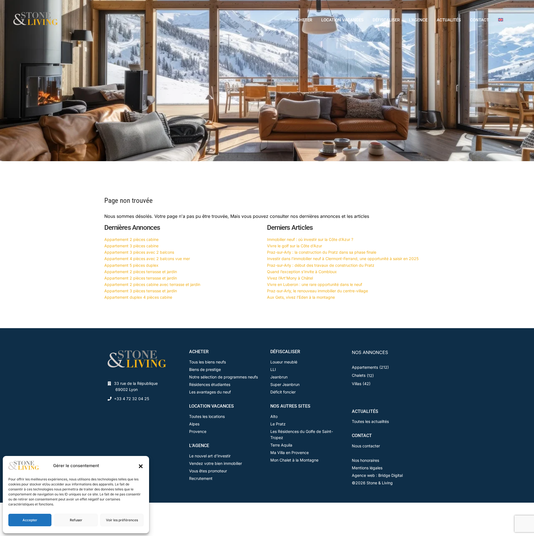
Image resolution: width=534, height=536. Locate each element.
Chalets (358, 375)
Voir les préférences (122, 520)
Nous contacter (366, 445)
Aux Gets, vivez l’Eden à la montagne (301, 297)
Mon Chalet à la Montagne (294, 460)
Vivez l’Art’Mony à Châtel (290, 278)
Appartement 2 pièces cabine (131, 239)
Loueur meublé (283, 362)
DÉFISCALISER (386, 20)
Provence (197, 431)
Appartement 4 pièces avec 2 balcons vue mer (147, 258)
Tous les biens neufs (207, 362)
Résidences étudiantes (209, 384)
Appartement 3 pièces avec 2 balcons (139, 252)
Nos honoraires (365, 460)
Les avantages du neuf (210, 392)
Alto (274, 416)
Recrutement (200, 478)
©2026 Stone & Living (372, 482)
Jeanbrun (279, 377)
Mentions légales (367, 467)
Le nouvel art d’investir (210, 455)
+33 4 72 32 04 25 (131, 398)
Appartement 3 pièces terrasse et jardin (140, 290)
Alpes (194, 424)
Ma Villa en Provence (289, 452)
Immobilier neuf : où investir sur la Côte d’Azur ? (310, 239)
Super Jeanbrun (285, 384)
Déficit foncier (283, 392)
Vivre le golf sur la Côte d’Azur (294, 245)
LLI (273, 369)
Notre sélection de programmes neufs (223, 377)
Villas (356, 383)
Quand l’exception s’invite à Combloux (302, 271)
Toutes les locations (207, 416)
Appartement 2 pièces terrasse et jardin (140, 271)
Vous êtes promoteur (208, 470)
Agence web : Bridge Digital (377, 475)
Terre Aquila (281, 445)
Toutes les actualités (370, 421)
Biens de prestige (205, 369)
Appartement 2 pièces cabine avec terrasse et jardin (152, 284)
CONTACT (479, 20)
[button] (141, 465)
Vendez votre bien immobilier (215, 463)
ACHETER (303, 20)
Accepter (30, 520)
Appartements (365, 367)
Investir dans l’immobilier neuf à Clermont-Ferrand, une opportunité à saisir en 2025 (343, 258)
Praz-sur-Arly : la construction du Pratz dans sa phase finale (321, 252)
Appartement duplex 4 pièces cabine (138, 297)
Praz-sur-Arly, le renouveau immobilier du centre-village (317, 290)
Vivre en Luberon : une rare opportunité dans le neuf (314, 284)
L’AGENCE (418, 20)
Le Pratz (278, 424)
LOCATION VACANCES (342, 20)
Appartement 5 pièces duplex (131, 265)
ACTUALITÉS (449, 20)
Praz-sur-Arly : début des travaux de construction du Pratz (320, 265)
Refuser (76, 520)
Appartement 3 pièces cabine (131, 245)
